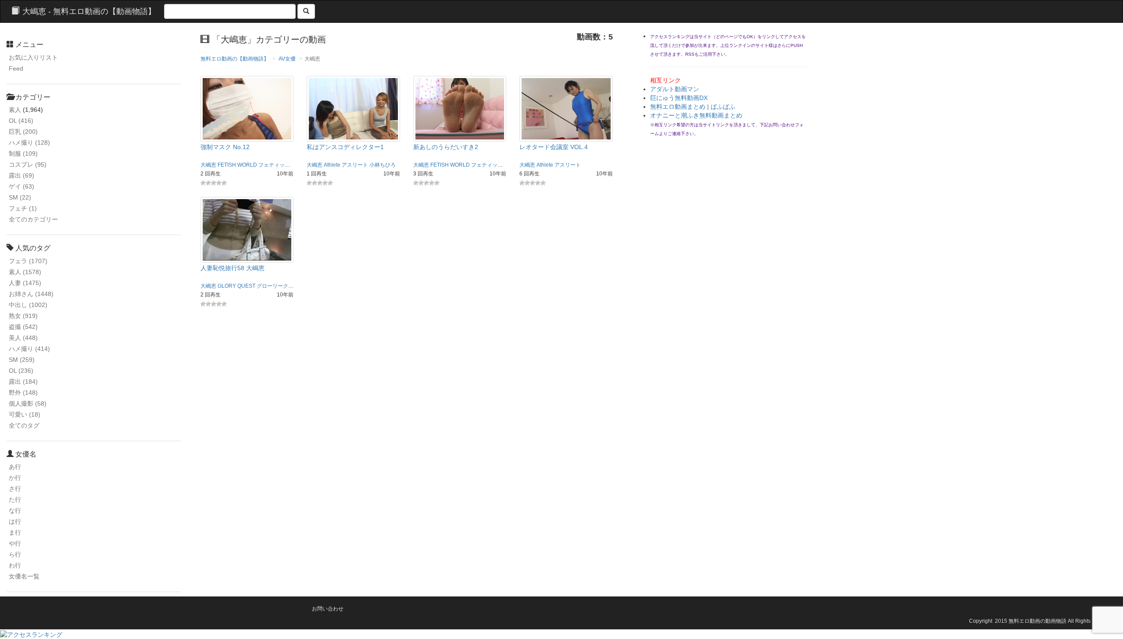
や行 (15, 543)
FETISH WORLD (237, 165)
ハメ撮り (29, 142)
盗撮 (23, 326)
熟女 (23, 315)
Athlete (332, 165)
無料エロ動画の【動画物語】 (234, 59)
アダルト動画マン (674, 89)
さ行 (15, 488)
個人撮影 (27, 403)
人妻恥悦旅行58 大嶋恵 (232, 267)
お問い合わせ (327, 609)
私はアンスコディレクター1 (345, 146)
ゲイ (21, 186)
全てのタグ (24, 425)
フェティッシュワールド (287, 165)
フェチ (23, 208)
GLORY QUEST (236, 286)
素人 (15, 109)
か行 (15, 477)
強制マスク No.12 (225, 146)
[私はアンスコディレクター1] (353, 108)
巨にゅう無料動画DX (679, 97)
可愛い (24, 414)
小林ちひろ (382, 165)
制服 (23, 153)
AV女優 (287, 59)
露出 (21, 175)
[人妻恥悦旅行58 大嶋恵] (247, 228)
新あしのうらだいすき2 (445, 146)
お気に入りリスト (33, 57)
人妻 (25, 282)
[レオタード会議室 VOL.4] (566, 108)
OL (21, 120)
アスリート (355, 165)
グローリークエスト (280, 286)
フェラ (28, 260)
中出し (28, 304)
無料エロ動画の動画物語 (1037, 621)
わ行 (15, 565)
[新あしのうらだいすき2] (460, 108)
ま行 (15, 532)
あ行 (15, 466)
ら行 (15, 554)
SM (20, 197)
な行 (15, 510)
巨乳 (23, 131)
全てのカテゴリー (33, 219)
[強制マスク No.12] (247, 108)
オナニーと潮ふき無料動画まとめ (696, 115)
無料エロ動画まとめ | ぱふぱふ (692, 106)
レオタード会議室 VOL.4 (553, 146)
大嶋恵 (208, 165)
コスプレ (27, 164)
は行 (15, 521)
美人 (23, 337)
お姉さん (31, 293)
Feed (16, 68)
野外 (23, 392)
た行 (15, 499)
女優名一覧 (24, 576)
